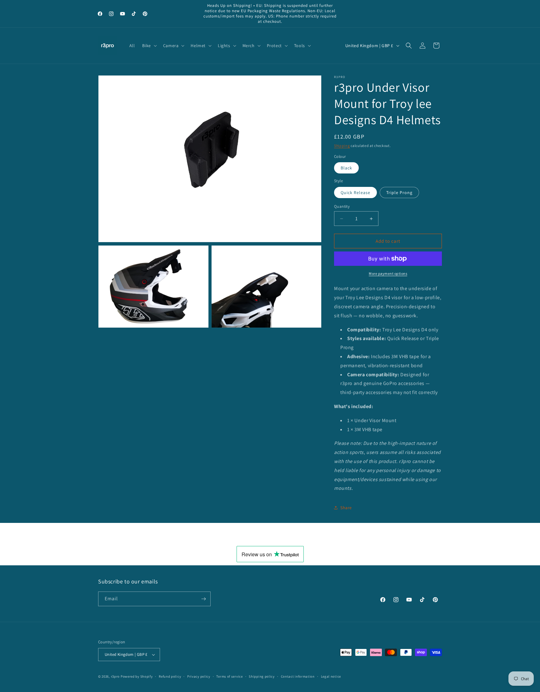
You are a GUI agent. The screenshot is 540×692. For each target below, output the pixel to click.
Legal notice (331, 676)
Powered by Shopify (137, 676)
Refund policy (170, 676)
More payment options (388, 273)
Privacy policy (198, 676)
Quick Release (355, 192)
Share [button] (346, 507)
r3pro (115, 676)
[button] (148, 45)
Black (346, 168)
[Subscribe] (203, 599)
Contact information (298, 676)
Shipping (342, 145)
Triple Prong (399, 192)
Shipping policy (262, 676)
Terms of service (229, 676)
